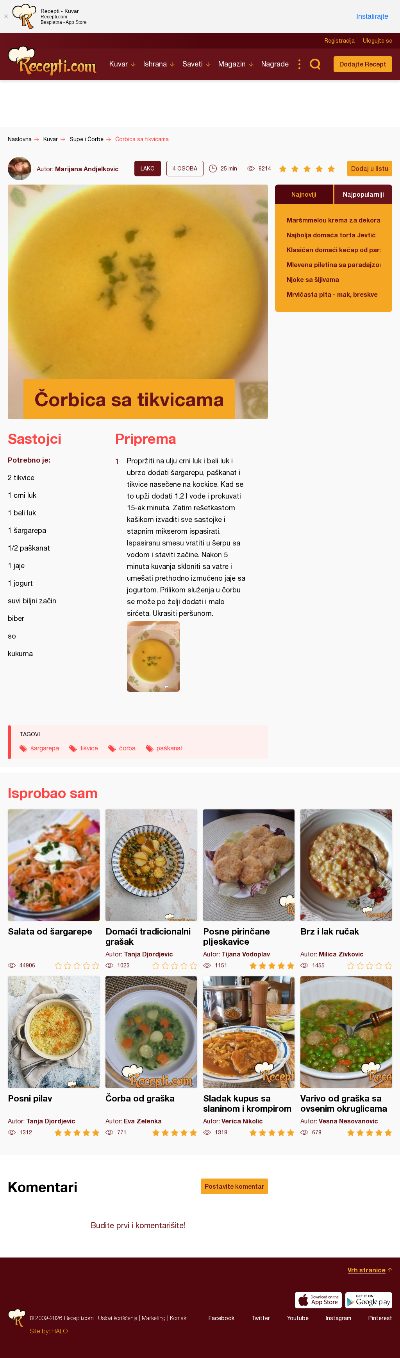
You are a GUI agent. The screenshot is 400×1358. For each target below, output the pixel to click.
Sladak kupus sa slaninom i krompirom (249, 1056)
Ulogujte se (377, 41)
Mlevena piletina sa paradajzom (333, 264)
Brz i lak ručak (346, 889)
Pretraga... (314, 64)
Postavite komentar (234, 1186)
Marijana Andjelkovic (87, 168)
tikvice (89, 748)
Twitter (261, 1318)
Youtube (298, 1318)
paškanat (170, 748)
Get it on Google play (368, 1300)
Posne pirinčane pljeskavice (249, 889)
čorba (127, 748)
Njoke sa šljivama (313, 279)
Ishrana (155, 64)
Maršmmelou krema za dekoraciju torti (333, 220)
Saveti (192, 64)
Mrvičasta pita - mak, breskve (332, 294)
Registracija (340, 41)
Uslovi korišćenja (118, 1318)
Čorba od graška (151, 1056)
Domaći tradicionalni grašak (151, 889)
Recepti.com (53, 61)
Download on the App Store (318, 1300)
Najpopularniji (363, 194)
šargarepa (44, 748)
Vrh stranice (367, 1270)
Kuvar (118, 64)
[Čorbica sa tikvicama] (187, 656)
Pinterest (380, 1318)
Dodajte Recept (362, 64)
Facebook (221, 1318)
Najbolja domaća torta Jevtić (331, 235)
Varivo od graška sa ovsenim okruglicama (346, 1056)
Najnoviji (303, 194)
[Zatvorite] (6, 16)
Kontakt (179, 1318)
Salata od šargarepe (54, 889)
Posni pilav (54, 1056)
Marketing (154, 1318)
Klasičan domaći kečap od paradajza (333, 249)
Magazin (232, 64)
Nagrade (275, 64)
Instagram (338, 1318)
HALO (60, 1331)
